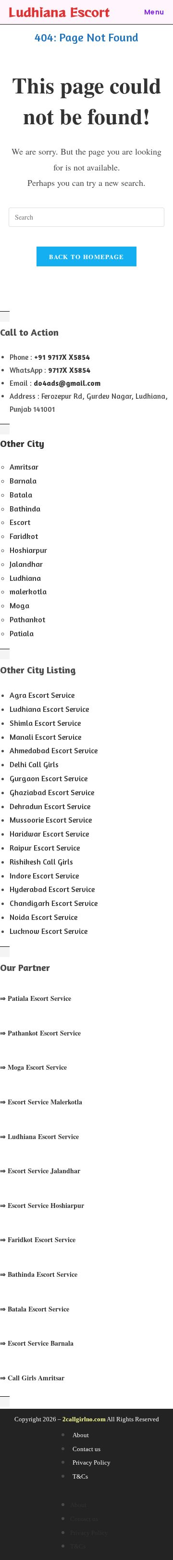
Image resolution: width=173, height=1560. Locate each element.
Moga (19, 605)
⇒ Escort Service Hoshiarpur (42, 1205)
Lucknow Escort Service (48, 931)
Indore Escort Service (44, 875)
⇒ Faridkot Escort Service (37, 1239)
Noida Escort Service (43, 917)
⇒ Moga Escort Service (33, 1067)
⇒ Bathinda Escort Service (38, 1274)
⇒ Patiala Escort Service (35, 998)
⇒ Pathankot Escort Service (40, 1033)
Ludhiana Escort (59, 11)
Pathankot (27, 619)
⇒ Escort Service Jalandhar (40, 1171)
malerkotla (28, 591)
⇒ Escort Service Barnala (37, 1343)
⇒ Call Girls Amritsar (32, 1378)
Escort (20, 522)
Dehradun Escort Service (50, 806)
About (81, 1435)
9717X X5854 (69, 370)
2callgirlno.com (84, 1419)
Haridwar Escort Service (49, 834)
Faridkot (24, 536)
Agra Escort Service (42, 695)
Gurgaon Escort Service (48, 778)
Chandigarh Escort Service (54, 903)
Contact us (86, 1449)
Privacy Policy (92, 1462)
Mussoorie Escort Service (51, 820)
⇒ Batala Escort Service (34, 1309)
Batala (21, 494)
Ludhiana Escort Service (49, 709)
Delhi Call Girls (34, 764)
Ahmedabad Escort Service (54, 750)
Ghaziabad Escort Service (52, 792)
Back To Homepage (86, 256)
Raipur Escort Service (45, 847)
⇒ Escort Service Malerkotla (41, 1102)
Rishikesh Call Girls (41, 861)
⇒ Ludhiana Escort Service (39, 1136)
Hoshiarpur (28, 550)
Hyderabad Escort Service (52, 889)
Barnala (23, 480)
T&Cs (80, 1476)
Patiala (22, 633)
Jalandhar (26, 564)
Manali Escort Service (45, 737)
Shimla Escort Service (45, 723)
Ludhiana (25, 578)
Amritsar (24, 467)
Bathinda (25, 508)
